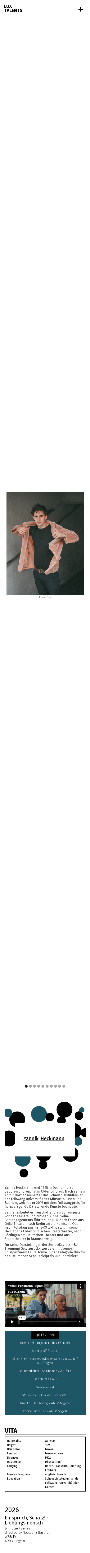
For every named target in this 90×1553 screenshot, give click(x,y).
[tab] (45, 1335)
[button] (75, 545)
